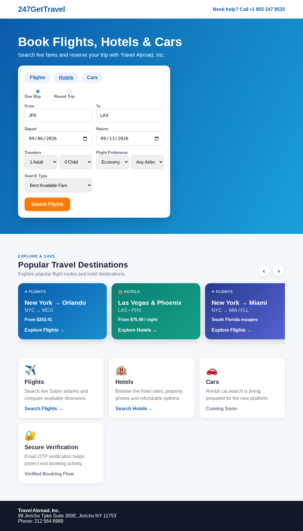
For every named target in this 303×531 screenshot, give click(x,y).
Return (102, 129)
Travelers (33, 152)
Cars (92, 77)
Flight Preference (112, 152)
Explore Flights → (45, 330)
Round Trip (64, 96)
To (98, 106)
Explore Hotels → (137, 330)
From (29, 106)
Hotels (66, 77)
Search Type (36, 176)
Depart (30, 129)
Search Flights (47, 204)
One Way (33, 96)
